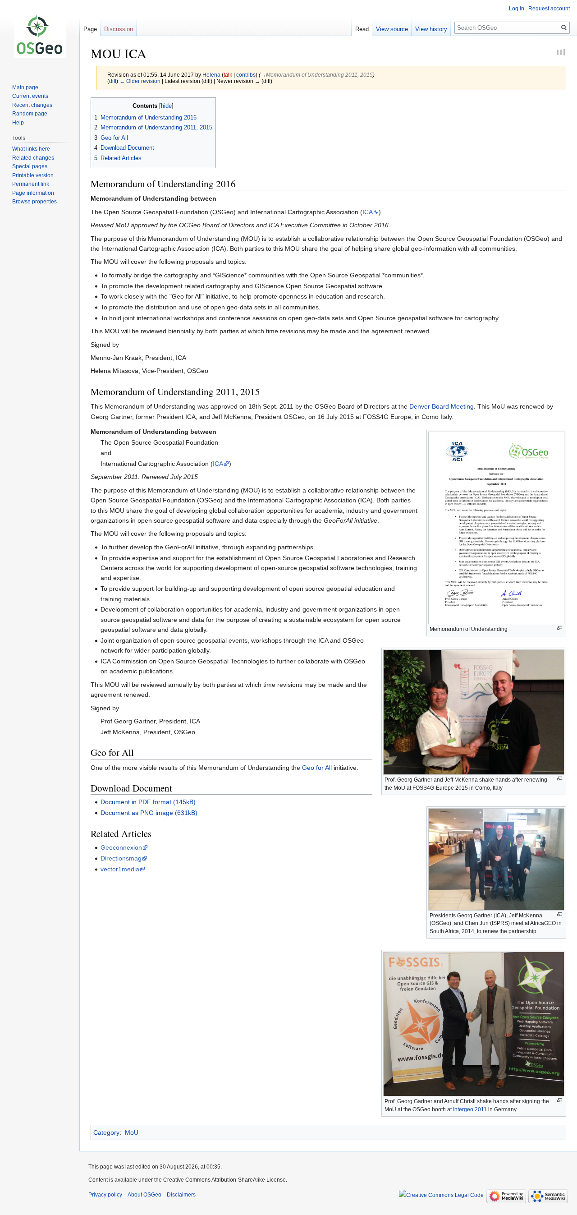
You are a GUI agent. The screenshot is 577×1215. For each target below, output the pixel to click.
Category (106, 1132)
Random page (29, 113)
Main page (25, 87)
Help (18, 123)
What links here (31, 149)
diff (112, 81)
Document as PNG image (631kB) (149, 812)
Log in (516, 8)
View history (431, 29)
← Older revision (139, 81)
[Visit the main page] (40, 36)
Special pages (29, 166)
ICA (367, 212)
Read (362, 29)
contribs (246, 75)
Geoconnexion (121, 847)
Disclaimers (181, 1195)
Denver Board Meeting (441, 406)
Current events (30, 96)
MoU (131, 1132)
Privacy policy (105, 1195)
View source (392, 29)
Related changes (33, 158)
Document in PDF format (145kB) (148, 801)
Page (90, 29)
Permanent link (30, 184)
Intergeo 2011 (470, 1109)
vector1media (120, 869)
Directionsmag (121, 858)
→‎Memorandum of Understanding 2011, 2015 (317, 75)
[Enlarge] (559, 628)
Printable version (33, 175)
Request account (549, 8)
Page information (33, 193)
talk (228, 75)
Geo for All (317, 767)
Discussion (118, 29)
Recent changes (32, 105)
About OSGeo (144, 1195)
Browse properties (34, 201)
